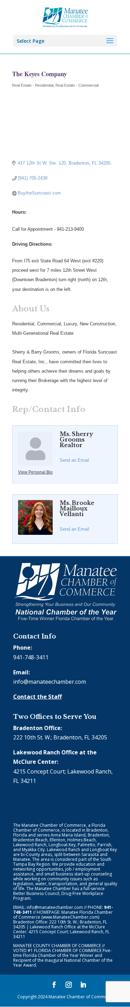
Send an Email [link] (74, 460)
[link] (65, 17)
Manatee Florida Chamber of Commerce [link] (63, 914)
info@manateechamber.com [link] (49, 681)
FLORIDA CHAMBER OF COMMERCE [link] (68, 950)
